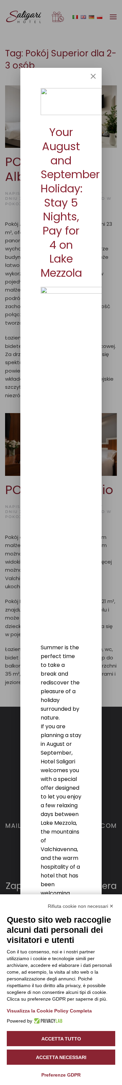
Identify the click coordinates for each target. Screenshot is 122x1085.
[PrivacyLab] (47, 1021)
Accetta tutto (61, 1038)
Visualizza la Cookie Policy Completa (49, 1010)
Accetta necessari (61, 1057)
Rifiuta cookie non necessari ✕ (81, 906)
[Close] (93, 76)
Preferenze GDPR (61, 1075)
